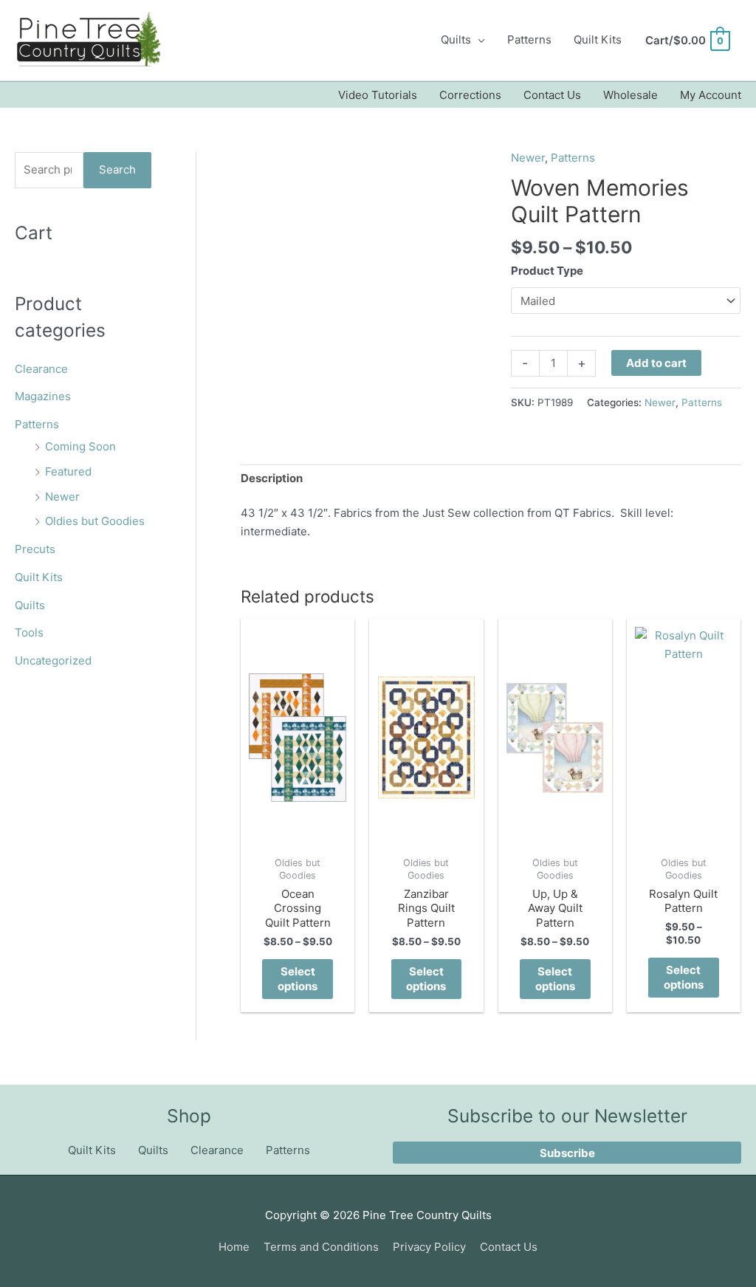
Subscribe (567, 1153)
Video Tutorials (377, 95)
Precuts (35, 549)
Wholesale (630, 95)
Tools (29, 632)
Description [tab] (272, 478)
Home (234, 1247)
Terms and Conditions (321, 1247)
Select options (297, 978)
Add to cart (656, 363)
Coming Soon (80, 446)
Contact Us (552, 95)
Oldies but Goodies (95, 521)
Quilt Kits (598, 39)
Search (117, 169)
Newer (62, 497)
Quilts (456, 39)
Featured (68, 471)
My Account (710, 95)
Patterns (529, 39)
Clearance (41, 369)
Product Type (547, 271)
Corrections (470, 95)
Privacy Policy (429, 1247)
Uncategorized (53, 660)
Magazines (43, 396)
